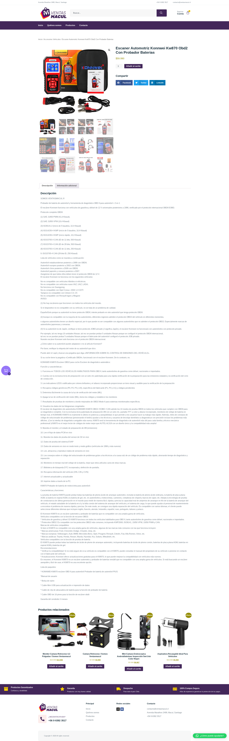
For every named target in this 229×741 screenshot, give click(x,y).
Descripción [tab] (47, 186)
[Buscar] (162, 13)
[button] (109, 50)
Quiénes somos (54, 25)
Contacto (83, 25)
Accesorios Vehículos (52, 39)
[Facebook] (122, 709)
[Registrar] (174, 12)
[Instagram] (118, 709)
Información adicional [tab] (67, 186)
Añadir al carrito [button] (56, 666)
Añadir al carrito (133, 66)
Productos (70, 25)
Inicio (40, 25)
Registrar (180, 12)
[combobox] (113, 13)
